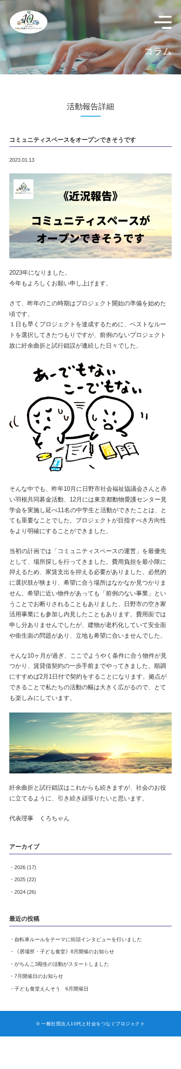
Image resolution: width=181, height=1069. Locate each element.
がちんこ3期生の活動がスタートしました (61, 964)
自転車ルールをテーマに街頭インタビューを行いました (78, 939)
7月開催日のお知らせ (38, 976)
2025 (20, 879)
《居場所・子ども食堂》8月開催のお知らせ (64, 951)
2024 (20, 892)
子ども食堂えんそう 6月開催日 (51, 988)
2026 (20, 867)
